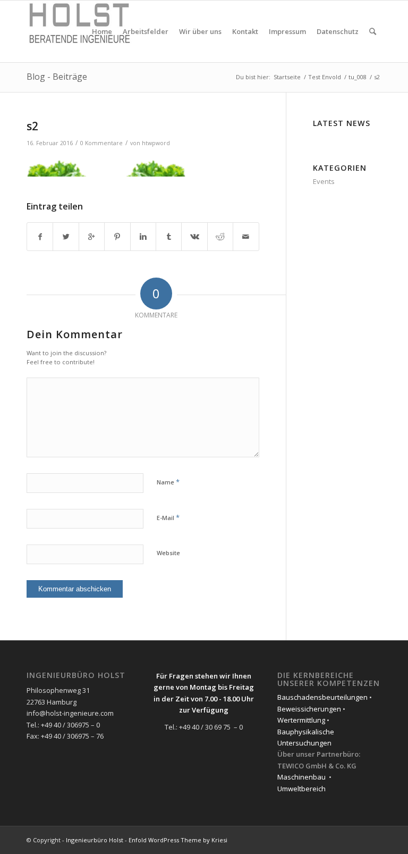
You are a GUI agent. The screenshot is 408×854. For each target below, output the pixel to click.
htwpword (156, 143)
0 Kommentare (101, 143)
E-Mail (168, 517)
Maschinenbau (301, 777)
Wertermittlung (301, 720)
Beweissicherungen (309, 709)
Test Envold (324, 77)
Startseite (287, 77)
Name (168, 482)
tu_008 (357, 77)
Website (168, 553)
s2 (32, 126)
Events (324, 181)
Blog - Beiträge (57, 76)
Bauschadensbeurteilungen (322, 697)
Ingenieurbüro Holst (94, 840)
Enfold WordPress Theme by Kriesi (178, 840)
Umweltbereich (301, 788)
